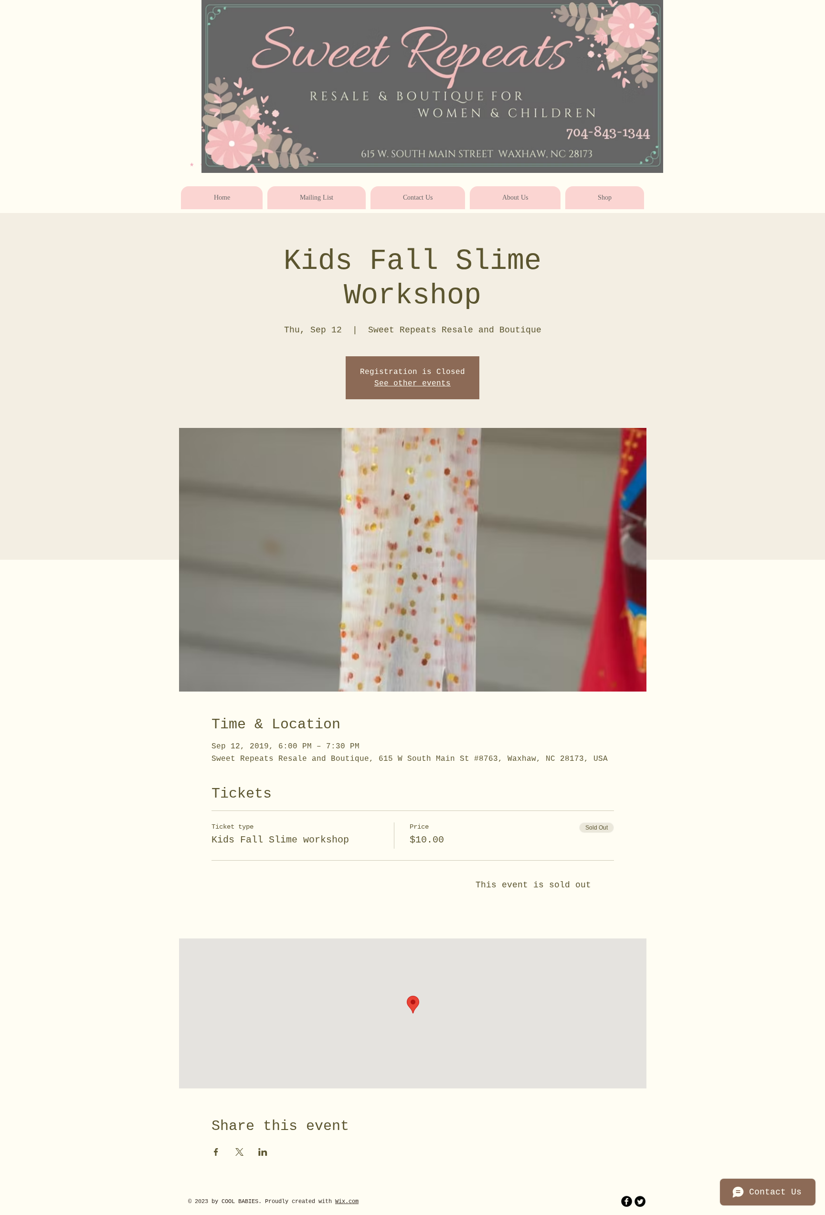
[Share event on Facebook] (216, 1152)
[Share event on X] (239, 1152)
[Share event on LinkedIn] (262, 1152)
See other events (412, 383)
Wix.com (347, 1201)
